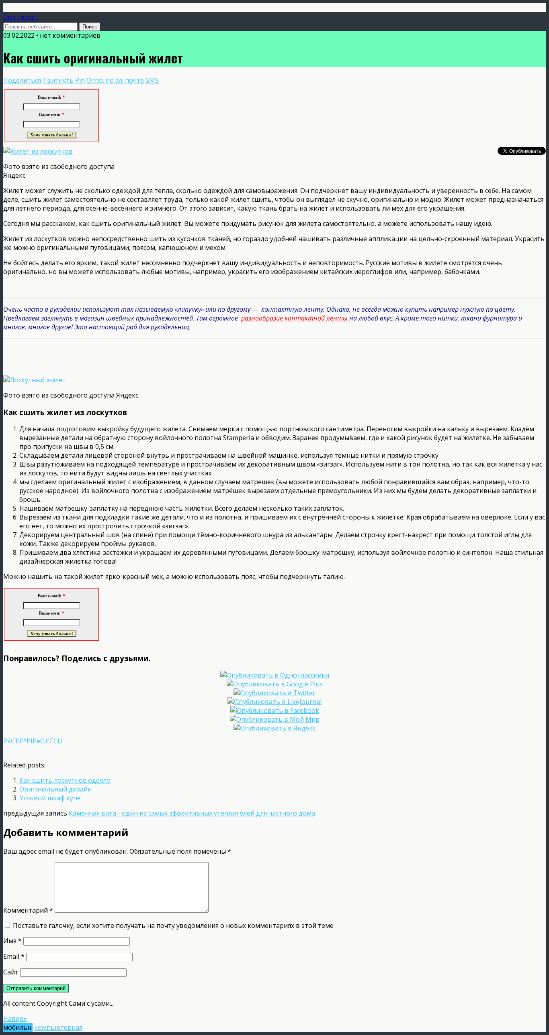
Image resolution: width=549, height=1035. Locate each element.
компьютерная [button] (58, 1027)
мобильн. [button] (18, 1027)
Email (14, 956)
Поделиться (22, 80)
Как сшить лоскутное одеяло (65, 780)
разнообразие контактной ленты (294, 318)
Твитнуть (58, 80)
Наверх (15, 1018)
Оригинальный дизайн (55, 789)
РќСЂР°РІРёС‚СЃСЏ (32, 741)
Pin (80, 80)
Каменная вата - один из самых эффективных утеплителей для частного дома (192, 813)
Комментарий (28, 910)
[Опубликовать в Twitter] (274, 692)
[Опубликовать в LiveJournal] (274, 701)
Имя (12, 940)
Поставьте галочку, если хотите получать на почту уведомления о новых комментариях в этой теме (173, 925)
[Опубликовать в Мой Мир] (275, 719)
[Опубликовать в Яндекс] (274, 728)
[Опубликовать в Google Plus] (275, 684)
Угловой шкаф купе (50, 798)
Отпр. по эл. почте (115, 80)
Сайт (10, 972)
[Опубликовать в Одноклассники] (274, 675)
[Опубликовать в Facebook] (274, 710)
